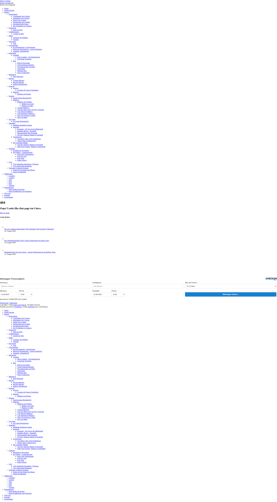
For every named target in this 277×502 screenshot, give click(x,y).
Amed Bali (21, 69)
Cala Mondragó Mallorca (26, 113)
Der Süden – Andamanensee (22, 152)
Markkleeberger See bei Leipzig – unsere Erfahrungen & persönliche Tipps (30, 252)
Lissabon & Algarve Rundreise (27, 90)
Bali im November (23, 63)
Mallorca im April (28, 104)
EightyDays (32, 307)
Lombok (16, 55)
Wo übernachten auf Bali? (26, 67)
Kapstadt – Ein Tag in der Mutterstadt (30, 129)
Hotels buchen (9, 10)
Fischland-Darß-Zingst (20, 24)
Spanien (11, 96)
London (11, 178)
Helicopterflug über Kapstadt (27, 133)
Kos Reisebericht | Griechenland (24, 47)
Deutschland (13, 14)
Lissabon (12, 176)
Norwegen (12, 41)
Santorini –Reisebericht (21, 51)
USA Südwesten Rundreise (22, 166)
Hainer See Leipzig (19, 20)
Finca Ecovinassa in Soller (26, 115)
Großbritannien (14, 32)
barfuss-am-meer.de (6, 3)
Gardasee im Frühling (20, 38)
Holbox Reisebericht (20, 84)
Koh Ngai (20, 158)
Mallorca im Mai (27, 106)
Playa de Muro (22, 117)
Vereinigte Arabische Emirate (19, 168)
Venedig (16, 40)
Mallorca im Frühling (24, 102)
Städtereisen (8, 174)
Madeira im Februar (24, 94)
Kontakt (7, 195)
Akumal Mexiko (18, 80)
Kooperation (8, 197)
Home (6, 8)
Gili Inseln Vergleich (24, 59)
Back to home (5, 213)
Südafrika (12, 123)
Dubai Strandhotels (19, 172)
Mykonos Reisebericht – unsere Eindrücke (27, 49)
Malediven (12, 75)
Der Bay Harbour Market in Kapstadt (30, 135)
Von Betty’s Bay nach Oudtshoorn (29, 139)
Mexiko (11, 78)
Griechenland (13, 45)
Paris (10, 182)
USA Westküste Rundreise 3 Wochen (26, 164)
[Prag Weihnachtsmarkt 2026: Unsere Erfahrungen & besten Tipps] (8, 239)
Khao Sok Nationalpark (25, 154)
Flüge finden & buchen (16, 189)
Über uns (7, 193)
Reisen (6, 12)
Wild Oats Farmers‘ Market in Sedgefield (31, 147)
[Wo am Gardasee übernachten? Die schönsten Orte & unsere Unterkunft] (8, 227)
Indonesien (12, 53)
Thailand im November (21, 150)
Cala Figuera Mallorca (25, 112)
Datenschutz (4, 303)
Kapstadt (16, 127)
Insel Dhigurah (18, 77)
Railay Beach (22, 160)
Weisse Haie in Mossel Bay (26, 141)
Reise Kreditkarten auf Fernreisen (20, 191)
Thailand (12, 149)
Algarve (16, 88)
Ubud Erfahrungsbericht (25, 65)
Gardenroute (17, 137)
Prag (10, 184)
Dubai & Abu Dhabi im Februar (24, 170)
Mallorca (16, 100)
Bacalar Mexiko (18, 82)
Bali (14, 61)
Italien (11, 36)
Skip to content (5, 1)
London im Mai (18, 34)
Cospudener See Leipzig (21, 16)
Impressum (13, 303)
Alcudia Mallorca (23, 108)
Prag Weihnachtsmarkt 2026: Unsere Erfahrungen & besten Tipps (26, 241)
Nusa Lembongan (23, 73)
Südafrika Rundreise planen (22, 125)
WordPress (18, 307)
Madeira (16, 92)
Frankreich (12, 28)
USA (10, 162)
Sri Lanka (12, 119)
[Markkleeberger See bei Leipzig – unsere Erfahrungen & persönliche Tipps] (8, 250)
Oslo (14, 43)
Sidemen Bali (22, 71)
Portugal (11, 86)
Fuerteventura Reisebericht (22, 98)
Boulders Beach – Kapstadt (26, 131)
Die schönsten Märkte (20, 143)
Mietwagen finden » (231, 294)
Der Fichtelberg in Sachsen (22, 26)
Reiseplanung (9, 187)
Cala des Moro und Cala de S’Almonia (30, 110)
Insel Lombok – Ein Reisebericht (28, 57)
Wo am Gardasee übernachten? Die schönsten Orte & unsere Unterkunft (29, 229)
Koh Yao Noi (21, 156)
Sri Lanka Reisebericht (21, 121)
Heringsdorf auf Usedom (21, 22)
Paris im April (17, 30)
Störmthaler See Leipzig (21, 18)
